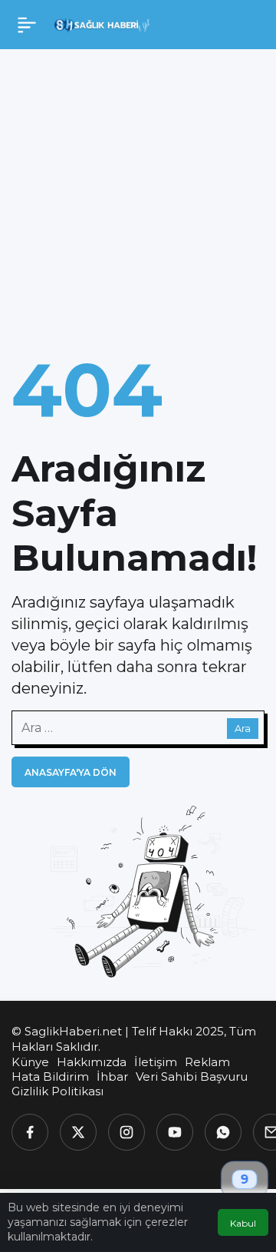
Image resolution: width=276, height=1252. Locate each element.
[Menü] (27, 24)
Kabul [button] (243, 1223)
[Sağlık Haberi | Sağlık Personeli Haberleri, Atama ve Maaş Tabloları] (102, 24)
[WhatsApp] (223, 1132)
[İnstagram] (126, 1132)
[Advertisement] (138, 195)
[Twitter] (78, 1132)
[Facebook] (30, 1132)
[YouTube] (174, 1132)
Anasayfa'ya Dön (71, 772)
